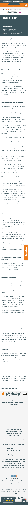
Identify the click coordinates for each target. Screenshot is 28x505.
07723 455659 (16, 448)
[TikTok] (15, 497)
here (20, 160)
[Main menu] (2, 12)
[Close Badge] (13, 498)
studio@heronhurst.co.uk (15, 455)
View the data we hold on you (10, 30)
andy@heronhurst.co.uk (20, 380)
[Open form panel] (26, 5)
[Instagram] (18, 497)
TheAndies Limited (14, 485)
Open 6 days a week (14, 435)
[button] (24, 501)
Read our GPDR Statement (10, 29)
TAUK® (15, 479)
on (14, 451)
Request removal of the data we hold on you (13, 32)
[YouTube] (22, 497)
